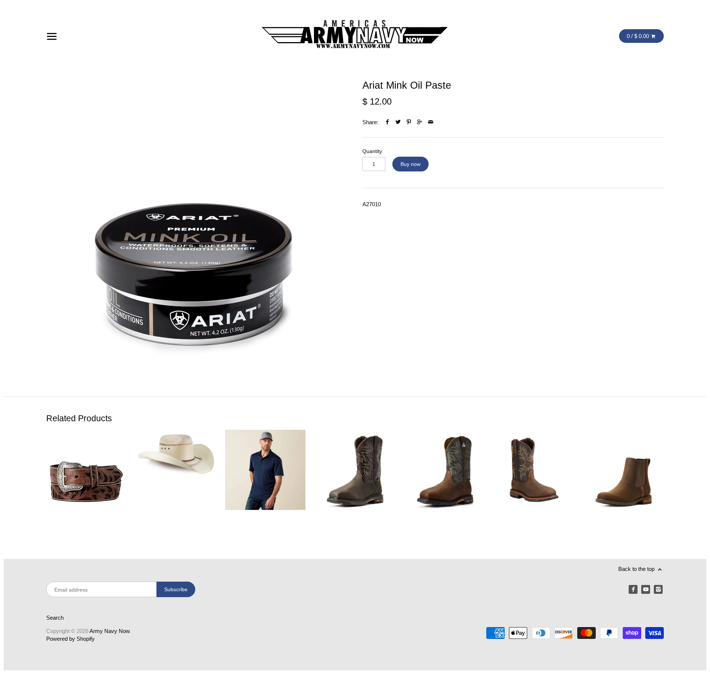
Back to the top (637, 569)
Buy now (410, 164)
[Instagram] (658, 589)
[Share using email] (430, 122)
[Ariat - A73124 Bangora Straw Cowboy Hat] (176, 481)
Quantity (372, 151)
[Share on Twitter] (398, 122)
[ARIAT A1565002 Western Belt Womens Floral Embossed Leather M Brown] (86, 481)
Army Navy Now (109, 631)
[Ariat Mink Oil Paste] (194, 227)
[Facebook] (633, 589)
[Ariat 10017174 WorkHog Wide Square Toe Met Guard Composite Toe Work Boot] (445, 481)
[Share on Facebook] (387, 122)
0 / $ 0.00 (638, 36)
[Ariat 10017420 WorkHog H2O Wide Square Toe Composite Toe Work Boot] (534, 481)
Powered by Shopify (70, 639)
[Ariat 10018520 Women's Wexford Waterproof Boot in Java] (624, 481)
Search (55, 618)
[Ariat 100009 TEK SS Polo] (265, 481)
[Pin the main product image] (408, 122)
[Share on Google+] (419, 122)
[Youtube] (645, 589)
